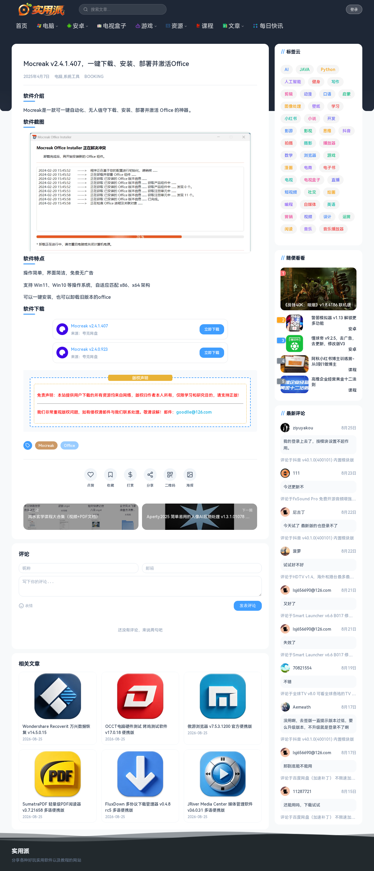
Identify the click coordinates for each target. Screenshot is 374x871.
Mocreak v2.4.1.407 (89, 326)
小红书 (291, 118)
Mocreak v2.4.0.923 (89, 349)
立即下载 (211, 329)
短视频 (291, 192)
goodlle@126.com (194, 412)
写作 (335, 81)
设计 (327, 216)
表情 (29, 605)
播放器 (329, 143)
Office (69, 445)
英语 (331, 204)
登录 (354, 9)
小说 (312, 118)
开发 (331, 118)
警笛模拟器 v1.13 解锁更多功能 (333, 320)
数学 (289, 155)
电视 (289, 180)
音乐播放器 (333, 229)
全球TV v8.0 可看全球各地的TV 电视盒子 (330, 693)
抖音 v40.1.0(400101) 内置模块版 (323, 460)
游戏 (147, 26)
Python (328, 69)
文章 (234, 26)
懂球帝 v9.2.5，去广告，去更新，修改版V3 (333, 340)
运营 (346, 216)
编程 (289, 204)
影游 (289, 130)
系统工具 (71, 76)
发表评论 (248, 605)
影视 (308, 130)
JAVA (305, 69)
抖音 (346, 130)
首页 (21, 26)
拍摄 (289, 143)
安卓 (78, 26)
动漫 (308, 94)
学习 (335, 106)
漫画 (289, 167)
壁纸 (316, 106)
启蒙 (346, 94)
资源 (177, 26)
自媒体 (310, 204)
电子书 (329, 167)
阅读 (289, 229)
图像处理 (293, 106)
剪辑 (289, 94)
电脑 (48, 26)
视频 (308, 216)
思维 (327, 130)
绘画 (331, 192)
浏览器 (310, 155)
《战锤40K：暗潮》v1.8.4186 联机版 (317, 305)
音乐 (308, 229)
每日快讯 (271, 26)
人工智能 (293, 81)
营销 (289, 216)
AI (287, 69)
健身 (316, 81)
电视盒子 (114, 26)
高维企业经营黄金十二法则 (333, 381)
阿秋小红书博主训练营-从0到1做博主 (332, 361)
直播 (335, 180)
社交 (312, 192)
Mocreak (46, 445)
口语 (327, 94)
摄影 (308, 143)
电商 (308, 167)
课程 (207, 26)
